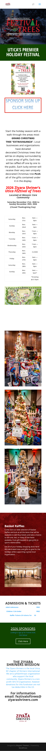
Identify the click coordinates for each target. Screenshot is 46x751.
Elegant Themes (22, 745)
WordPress (23, 748)
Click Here (23, 641)
